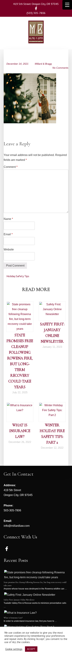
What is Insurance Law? (19, 431)
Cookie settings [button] (13, 649)
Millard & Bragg (43, 63)
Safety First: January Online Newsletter (19, 599)
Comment (10, 166)
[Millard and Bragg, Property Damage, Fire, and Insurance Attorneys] (36, 38)
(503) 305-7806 (36, 13)
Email (8, 234)
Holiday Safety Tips (17, 276)
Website (9, 249)
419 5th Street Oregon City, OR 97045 (36, 4)
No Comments (60, 67)
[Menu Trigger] (67, 5)
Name (8, 218)
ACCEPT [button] (31, 649)
